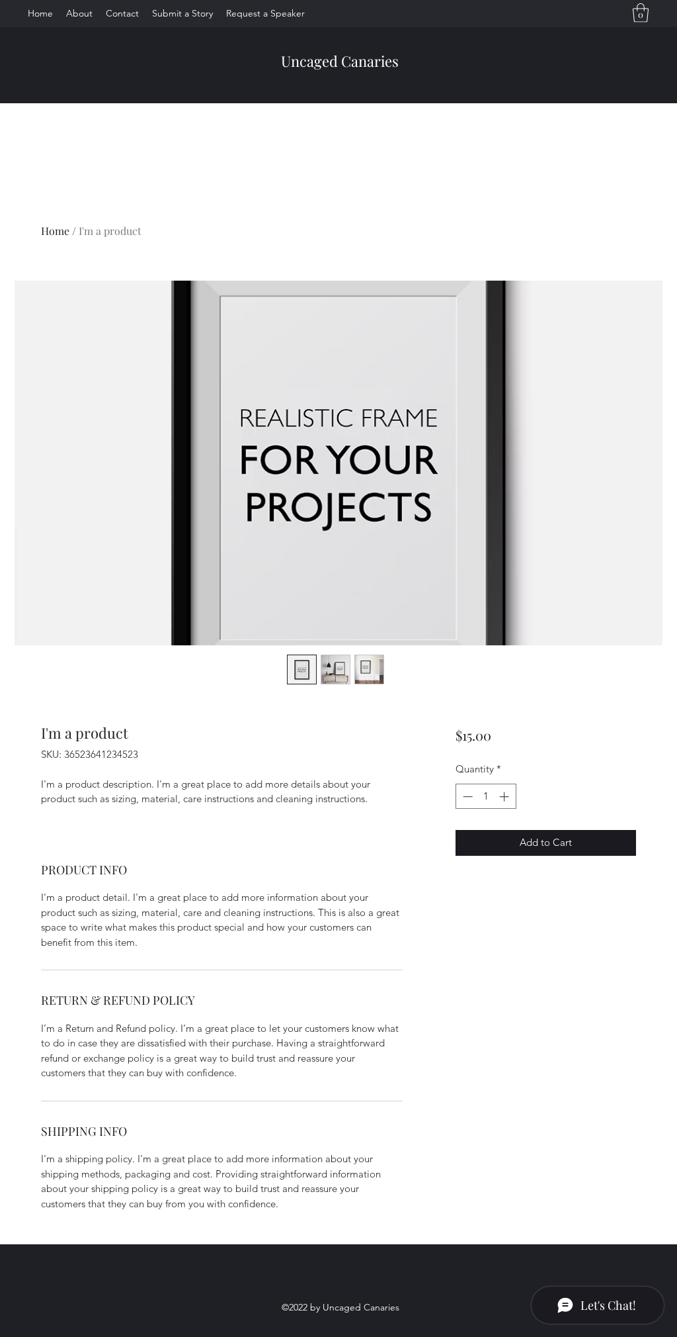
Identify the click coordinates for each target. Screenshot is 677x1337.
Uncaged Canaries (340, 61)
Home (55, 231)
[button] (641, 13)
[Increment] (505, 796)
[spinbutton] (486, 796)
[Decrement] (466, 796)
